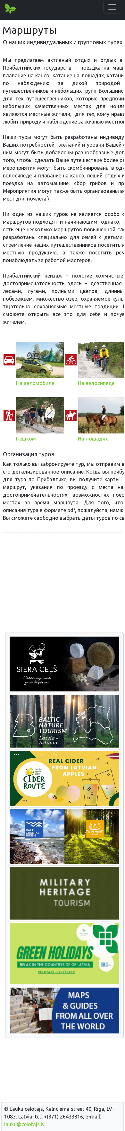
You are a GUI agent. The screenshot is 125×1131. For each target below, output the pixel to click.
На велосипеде (96, 383)
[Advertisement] (62, 583)
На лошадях (93, 438)
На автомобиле (35, 383)
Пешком (26, 438)
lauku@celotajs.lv (24, 1124)
